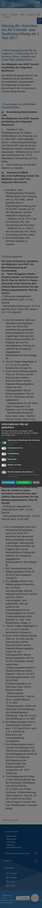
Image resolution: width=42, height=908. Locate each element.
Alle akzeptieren (24, 482)
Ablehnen (36, 482)
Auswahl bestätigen (8, 482)
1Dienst (11, 445)
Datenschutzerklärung (23, 435)
